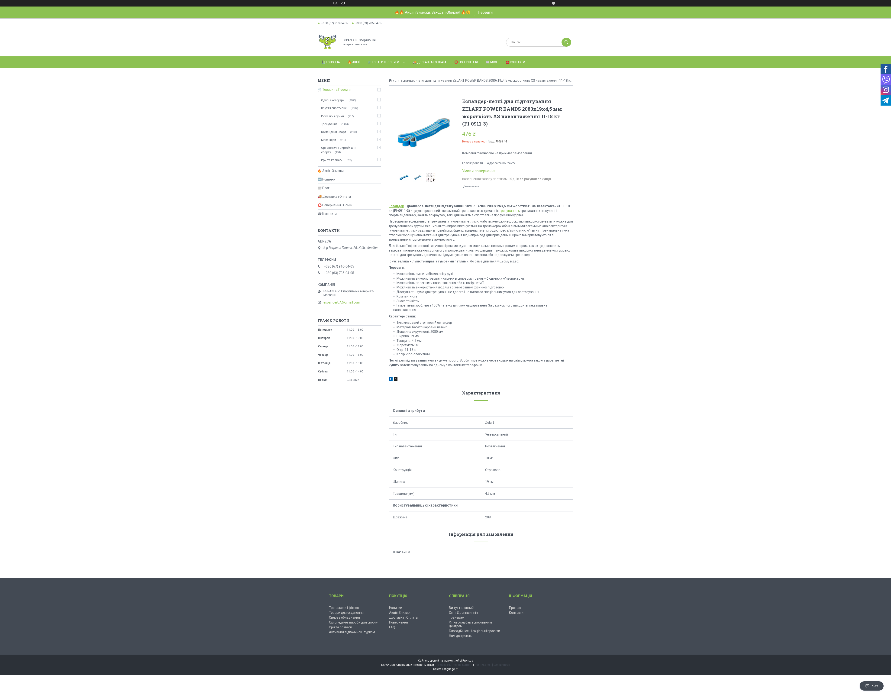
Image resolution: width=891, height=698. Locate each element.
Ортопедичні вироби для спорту (338, 150)
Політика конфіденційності (492, 664)
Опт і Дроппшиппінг (464, 612)
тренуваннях (509, 211)
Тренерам (456, 617)
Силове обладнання (344, 617)
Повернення (398, 622)
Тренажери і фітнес (344, 608)
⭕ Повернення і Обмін (335, 205)
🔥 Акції (354, 62)
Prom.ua (467, 660)
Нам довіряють (460, 636)
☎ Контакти (327, 214)
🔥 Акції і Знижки (331, 171)
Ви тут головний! (461, 608)
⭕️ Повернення (466, 62)
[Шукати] (566, 42)
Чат (875, 686)
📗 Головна (331, 62)
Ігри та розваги (340, 627)
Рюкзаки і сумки (332, 116)
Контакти (516, 612)
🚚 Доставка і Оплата (429, 62)
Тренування (329, 124)
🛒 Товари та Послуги (334, 89)
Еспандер (396, 206)
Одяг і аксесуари (333, 100)
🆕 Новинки (326, 179)
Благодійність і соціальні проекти (474, 631)
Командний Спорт (333, 132)
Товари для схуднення (346, 612)
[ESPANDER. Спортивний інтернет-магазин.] (327, 50)
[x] (395, 379)
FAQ (392, 627)
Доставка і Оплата (403, 617)
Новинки (395, 608)
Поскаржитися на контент (455, 664)
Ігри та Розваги (331, 160)
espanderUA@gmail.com (341, 302)
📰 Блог (492, 62)
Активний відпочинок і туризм (352, 632)
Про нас (515, 608)
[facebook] (391, 379)
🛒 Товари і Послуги (383, 62)
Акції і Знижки (399, 612)
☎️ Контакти (515, 62)
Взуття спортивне (334, 108)
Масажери (328, 140)
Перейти (485, 12)
